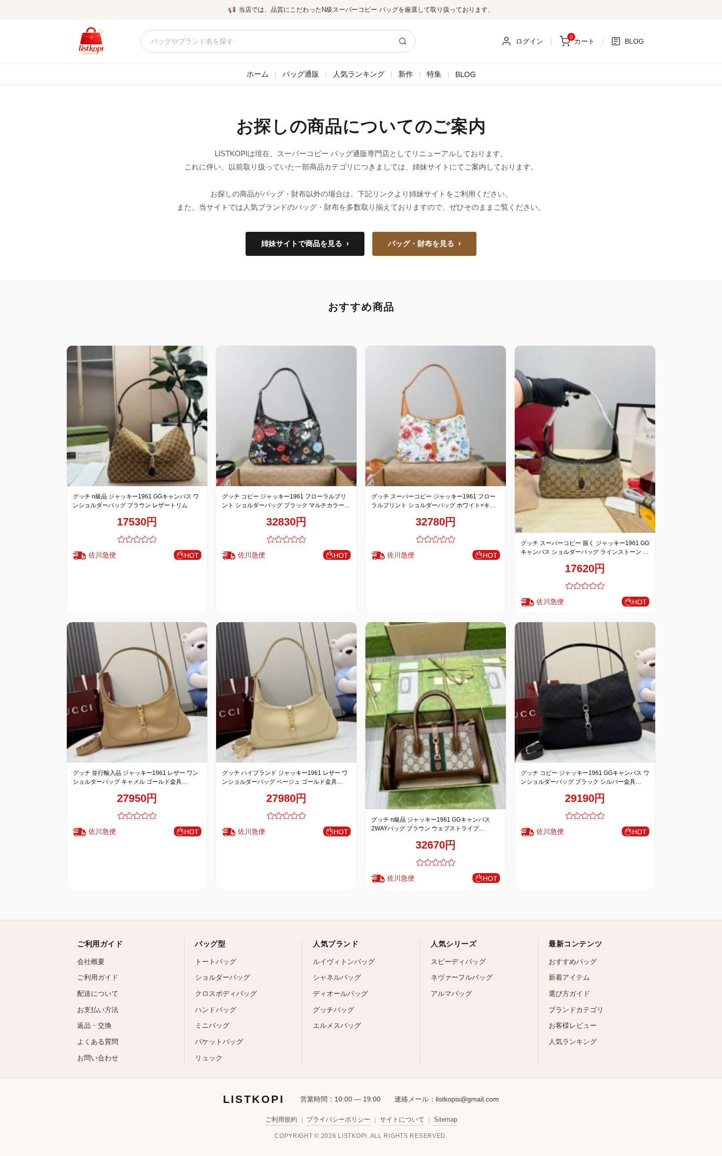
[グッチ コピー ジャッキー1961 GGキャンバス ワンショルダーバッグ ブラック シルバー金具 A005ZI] (585, 692)
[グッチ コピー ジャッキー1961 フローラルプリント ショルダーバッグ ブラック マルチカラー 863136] (286, 416)
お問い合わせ (97, 1058)
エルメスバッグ (337, 1025)
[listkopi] (91, 41)
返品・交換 (94, 1025)
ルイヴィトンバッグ (344, 961)
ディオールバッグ (340, 993)
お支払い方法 (97, 1010)
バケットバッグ (219, 1042)
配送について (97, 993)
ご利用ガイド (97, 977)
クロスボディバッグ (226, 993)
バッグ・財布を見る (424, 243)
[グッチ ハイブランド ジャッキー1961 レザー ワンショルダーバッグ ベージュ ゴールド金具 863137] (286, 692)
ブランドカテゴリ (576, 1010)
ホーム (258, 74)
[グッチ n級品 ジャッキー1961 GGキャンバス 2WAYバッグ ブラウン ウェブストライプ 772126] (435, 715)
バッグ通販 (300, 74)
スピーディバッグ (458, 961)
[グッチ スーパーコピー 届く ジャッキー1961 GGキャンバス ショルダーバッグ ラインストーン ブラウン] (585, 439)
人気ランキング (359, 74)
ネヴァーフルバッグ (462, 977)
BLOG (465, 74)
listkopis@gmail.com (467, 1099)
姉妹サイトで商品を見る (305, 243)
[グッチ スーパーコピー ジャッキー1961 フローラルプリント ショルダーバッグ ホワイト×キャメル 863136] (435, 416)
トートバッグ (215, 961)
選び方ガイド (569, 993)
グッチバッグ (333, 1010)
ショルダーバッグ (222, 977)
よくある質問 (97, 1042)
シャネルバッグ (337, 977)
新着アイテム (569, 977)
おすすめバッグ (573, 961)
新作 (405, 74)
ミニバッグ (212, 1025)
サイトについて (402, 1119)
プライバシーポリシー (338, 1119)
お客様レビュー (573, 1025)
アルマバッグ (451, 993)
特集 (434, 74)
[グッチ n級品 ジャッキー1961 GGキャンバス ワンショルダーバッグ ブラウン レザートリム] (137, 416)
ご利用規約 (281, 1119)
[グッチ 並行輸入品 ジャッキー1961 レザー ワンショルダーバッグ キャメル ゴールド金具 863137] (137, 692)
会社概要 (91, 961)
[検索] (403, 41)
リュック (208, 1058)
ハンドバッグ (215, 1010)
